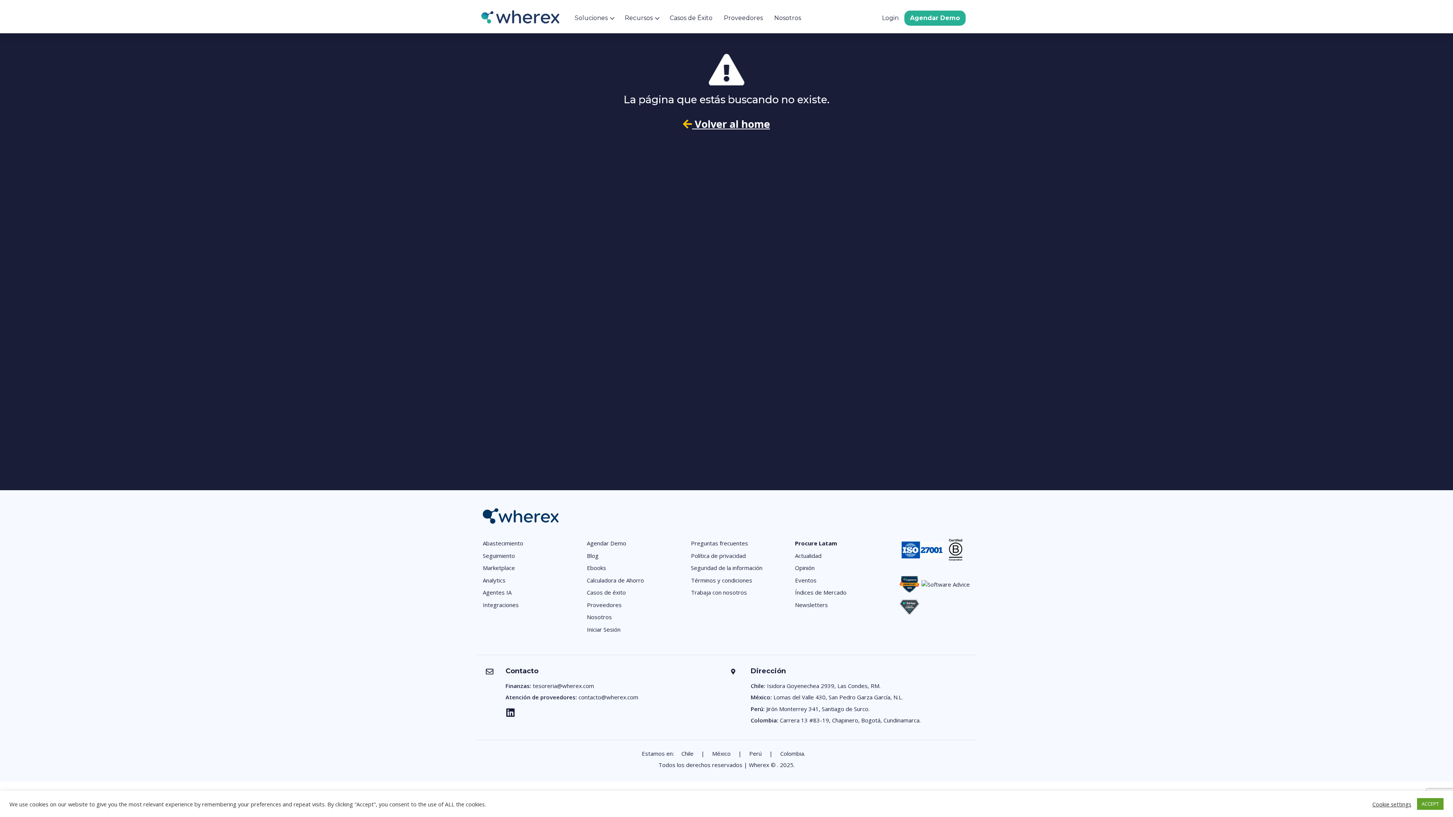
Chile (687, 753)
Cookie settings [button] (1391, 804)
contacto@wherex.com (608, 697)
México (721, 753)
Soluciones (591, 18)
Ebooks (596, 568)
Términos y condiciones (721, 580)
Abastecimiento (503, 543)
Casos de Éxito (691, 18)
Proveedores (743, 18)
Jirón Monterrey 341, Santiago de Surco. (818, 709)
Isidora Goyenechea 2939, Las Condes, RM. (824, 686)
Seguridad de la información (726, 568)
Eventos (806, 580)
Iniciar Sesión (604, 629)
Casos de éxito (606, 592)
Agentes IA (497, 592)
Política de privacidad (718, 555)
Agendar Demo (935, 18)
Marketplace (499, 568)
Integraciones (501, 605)
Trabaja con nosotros (719, 592)
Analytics (494, 580)
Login (890, 18)
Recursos (639, 18)
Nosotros (787, 18)
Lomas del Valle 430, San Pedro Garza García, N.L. (838, 697)
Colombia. (792, 753)
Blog (593, 555)
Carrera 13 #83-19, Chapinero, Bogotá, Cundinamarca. (850, 720)
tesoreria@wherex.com (563, 686)
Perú (755, 753)
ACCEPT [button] (1430, 803)
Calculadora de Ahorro (615, 580)
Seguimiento (499, 555)
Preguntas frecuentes (719, 543)
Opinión (805, 568)
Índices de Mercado (820, 592)
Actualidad (808, 555)
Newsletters (811, 605)
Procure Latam (816, 543)
